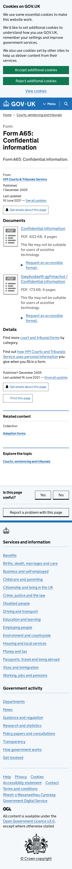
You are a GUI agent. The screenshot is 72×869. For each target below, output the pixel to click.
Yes (45, 495)
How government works (22, 749)
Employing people (17, 627)
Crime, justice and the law (24, 595)
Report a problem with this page (36, 512)
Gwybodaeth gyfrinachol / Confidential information (44, 279)
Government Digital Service (25, 800)
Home (7, 115)
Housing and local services (24, 643)
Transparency (14, 741)
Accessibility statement (22, 782)
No (64, 495)
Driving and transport (20, 611)
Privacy (21, 776)
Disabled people (16, 603)
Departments (14, 701)
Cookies (37, 776)
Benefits (10, 555)
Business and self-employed (26, 571)
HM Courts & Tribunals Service (25, 179)
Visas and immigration (21, 667)
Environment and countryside (27, 635)
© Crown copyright (36, 858)
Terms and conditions (20, 788)
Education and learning (22, 619)
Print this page (20, 398)
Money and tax (15, 651)
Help (7, 776)
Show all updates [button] (56, 377)
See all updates (36, 200)
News (8, 709)
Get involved (13, 757)
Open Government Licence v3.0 (29, 821)
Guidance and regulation (23, 717)
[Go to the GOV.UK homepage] (19, 104)
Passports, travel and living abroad (31, 659)
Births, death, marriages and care (30, 563)
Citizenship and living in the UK (28, 587)
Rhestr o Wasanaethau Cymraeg (29, 794)
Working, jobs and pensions (25, 675)
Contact (52, 782)
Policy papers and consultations (29, 733)
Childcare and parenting (23, 579)
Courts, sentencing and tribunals (39, 115)
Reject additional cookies (36, 81)
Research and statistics (22, 725)
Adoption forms (14, 433)
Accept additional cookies (36, 70)
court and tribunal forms (40, 337)
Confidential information (43, 228)
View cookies (36, 91)
